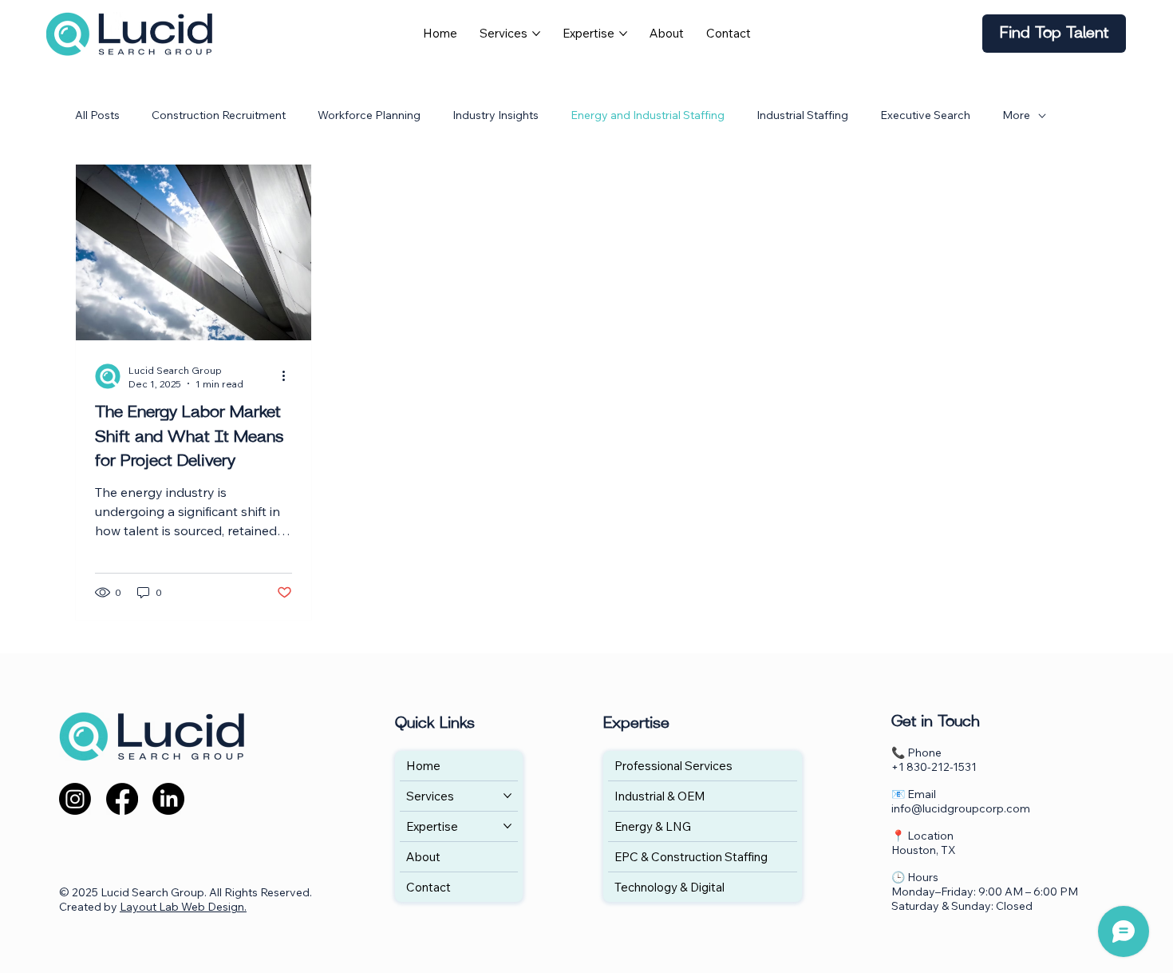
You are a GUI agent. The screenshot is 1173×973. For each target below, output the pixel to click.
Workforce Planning (369, 115)
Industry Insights (495, 115)
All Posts (97, 115)
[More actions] (289, 376)
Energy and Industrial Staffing (648, 115)
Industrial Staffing (802, 115)
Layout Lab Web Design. (183, 907)
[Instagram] (75, 799)
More (1016, 115)
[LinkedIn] (168, 799)
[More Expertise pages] (623, 34)
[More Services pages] (536, 34)
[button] (1054, 33)
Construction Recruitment (219, 115)
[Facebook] (122, 799)
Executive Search (925, 115)
